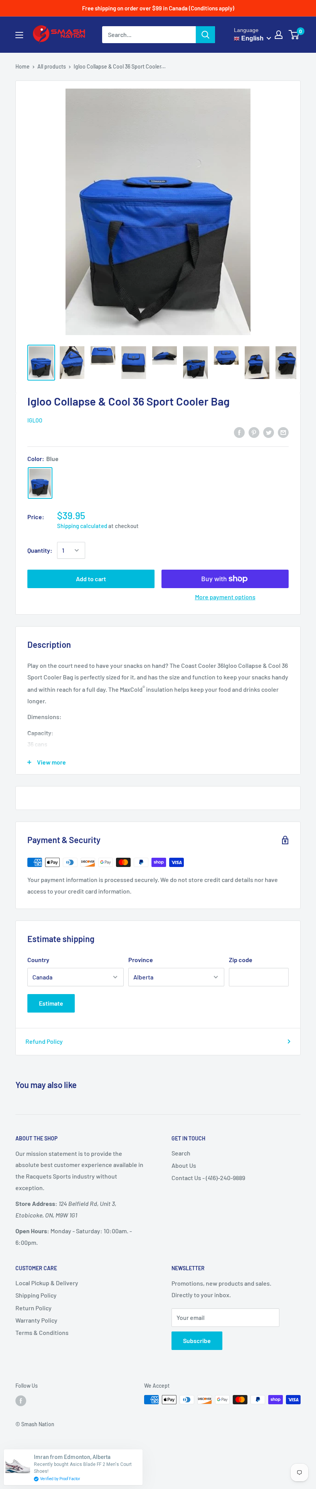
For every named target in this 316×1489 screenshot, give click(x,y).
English (252, 38)
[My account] (278, 34)
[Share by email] (283, 432)
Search (180, 1153)
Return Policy (33, 1307)
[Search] (205, 34)
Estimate (51, 1003)
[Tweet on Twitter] (268, 432)
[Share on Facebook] (239, 432)
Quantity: (39, 550)
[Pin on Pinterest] (254, 432)
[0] (294, 34)
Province (140, 959)
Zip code (240, 959)
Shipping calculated (82, 525)
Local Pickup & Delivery (46, 1282)
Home (22, 66)
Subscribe (197, 1340)
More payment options (225, 596)
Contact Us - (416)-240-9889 (208, 1177)
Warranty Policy (36, 1320)
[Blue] (40, 483)
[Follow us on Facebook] (20, 1400)
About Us (183, 1165)
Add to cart (91, 578)
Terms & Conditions (42, 1332)
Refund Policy (44, 1041)
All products (51, 66)
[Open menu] (19, 35)
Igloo (34, 420)
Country (38, 959)
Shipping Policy (36, 1295)
